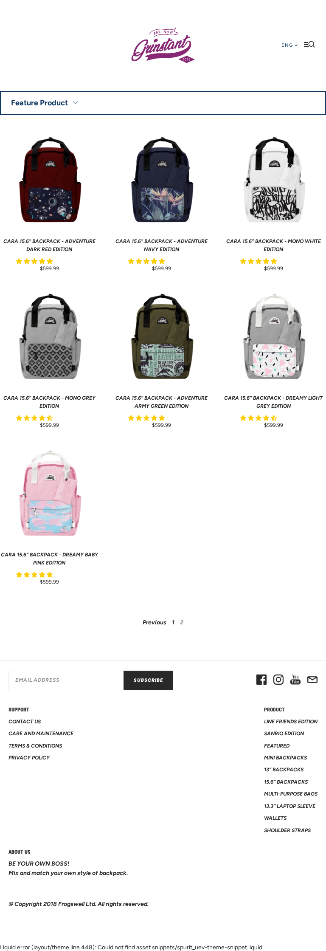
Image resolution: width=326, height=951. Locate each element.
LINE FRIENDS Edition (291, 722)
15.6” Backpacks (286, 782)
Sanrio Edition (284, 734)
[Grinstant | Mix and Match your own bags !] (163, 45)
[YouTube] (295, 680)
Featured (276, 746)
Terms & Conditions (35, 746)
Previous (154, 622)
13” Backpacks (284, 770)
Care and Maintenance (40, 734)
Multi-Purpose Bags (291, 794)
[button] (35, 261)
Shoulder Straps (287, 830)
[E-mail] (312, 680)
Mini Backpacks (285, 758)
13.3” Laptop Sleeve (289, 806)
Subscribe (148, 680)
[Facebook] (261, 680)
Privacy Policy (29, 758)
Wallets (275, 818)
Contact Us (24, 722)
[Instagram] (278, 680)
